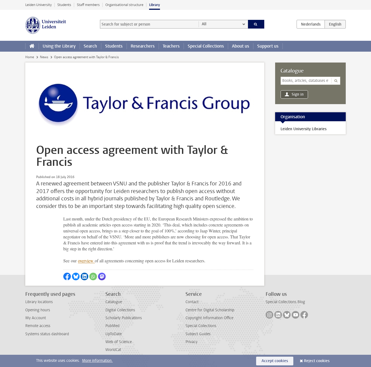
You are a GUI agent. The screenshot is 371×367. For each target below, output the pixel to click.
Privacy (191, 341)
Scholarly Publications (123, 318)
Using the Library (59, 46)
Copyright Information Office (209, 318)
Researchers (143, 46)
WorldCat (113, 349)
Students (64, 4)
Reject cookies (316, 360)
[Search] (256, 24)
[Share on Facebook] (67, 276)
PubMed (112, 325)
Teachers (171, 46)
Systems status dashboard (47, 334)
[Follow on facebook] (304, 315)
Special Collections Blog (285, 301)
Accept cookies (275, 360)
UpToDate (113, 334)
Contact (192, 301)
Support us (267, 46)
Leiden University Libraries (303, 129)
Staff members (88, 4)
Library (154, 4)
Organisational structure (124, 4)
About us (240, 46)
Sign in (298, 94)
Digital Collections (120, 310)
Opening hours (37, 310)
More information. (97, 360)
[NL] (311, 24)
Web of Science (118, 341)
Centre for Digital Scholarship (210, 310)
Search (90, 46)
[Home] (32, 46)
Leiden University (38, 4)
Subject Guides (198, 334)
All (204, 24)
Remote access (37, 325)
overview (86, 260)
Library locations (39, 301)
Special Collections (206, 46)
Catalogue (292, 71)
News (44, 57)
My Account (35, 318)
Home (29, 57)
